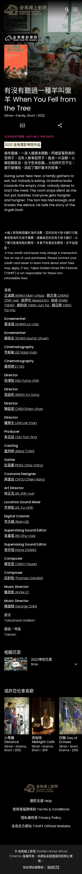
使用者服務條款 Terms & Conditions (41, 809)
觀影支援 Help (41, 800)
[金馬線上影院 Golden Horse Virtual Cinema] (41, 788)
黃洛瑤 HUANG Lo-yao (21, 324)
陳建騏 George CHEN (20, 606)
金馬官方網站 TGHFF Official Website (41, 826)
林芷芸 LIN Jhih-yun (19, 493)
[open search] (67, 9)
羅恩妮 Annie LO (16, 592)
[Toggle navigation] (75, 10)
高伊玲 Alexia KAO (35, 300)
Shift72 (53, 867)
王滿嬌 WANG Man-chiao (24, 295)
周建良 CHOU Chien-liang (24, 479)
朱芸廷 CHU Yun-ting (20, 437)
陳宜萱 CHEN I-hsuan (20, 564)
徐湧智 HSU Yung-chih (21, 380)
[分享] (59, 125)
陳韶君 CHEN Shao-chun (23, 408)
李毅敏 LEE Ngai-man (20, 352)
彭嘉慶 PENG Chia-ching (23, 465)
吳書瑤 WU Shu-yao (20, 535)
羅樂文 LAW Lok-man (20, 422)
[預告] (22, 125)
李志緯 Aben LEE (16, 521)
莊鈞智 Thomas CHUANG (23, 578)
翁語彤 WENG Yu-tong (21, 394)
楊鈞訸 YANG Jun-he (33, 305)
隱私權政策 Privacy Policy (41, 817)
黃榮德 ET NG (14, 366)
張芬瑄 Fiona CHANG (20, 549)
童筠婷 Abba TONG (19, 451)
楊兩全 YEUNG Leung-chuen (26, 338)
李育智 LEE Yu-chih (18, 507)
